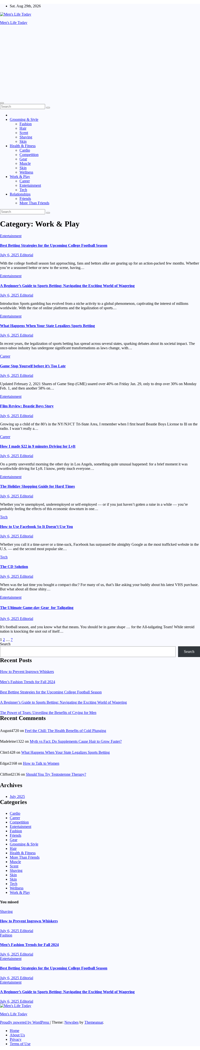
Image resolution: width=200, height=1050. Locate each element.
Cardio (25, 150)
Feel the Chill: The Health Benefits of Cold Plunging (65, 731)
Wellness (26, 172)
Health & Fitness (23, 146)
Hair (23, 128)
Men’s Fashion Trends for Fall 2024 (27, 682)
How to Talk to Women (41, 763)
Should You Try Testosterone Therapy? (56, 774)
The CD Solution (14, 567)
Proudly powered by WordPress (25, 1022)
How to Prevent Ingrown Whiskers (27, 671)
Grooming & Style (24, 119)
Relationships (20, 194)
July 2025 (17, 796)
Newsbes (71, 1022)
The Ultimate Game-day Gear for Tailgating (36, 608)
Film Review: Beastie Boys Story (27, 406)
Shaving (26, 137)
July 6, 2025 (10, 255)
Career (25, 181)
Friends (25, 198)
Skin (23, 141)
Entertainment (30, 185)
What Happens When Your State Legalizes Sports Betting (47, 326)
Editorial (26, 255)
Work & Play (20, 177)
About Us (17, 1035)
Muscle (25, 163)
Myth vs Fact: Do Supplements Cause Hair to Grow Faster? (76, 741)
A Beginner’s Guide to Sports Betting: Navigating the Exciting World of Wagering (67, 286)
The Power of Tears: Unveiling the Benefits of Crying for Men (48, 712)
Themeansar (93, 1022)
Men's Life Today (13, 23)
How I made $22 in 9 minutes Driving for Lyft (37, 446)
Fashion (26, 124)
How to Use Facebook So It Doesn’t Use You (36, 527)
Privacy (15, 1039)
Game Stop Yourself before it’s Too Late (33, 366)
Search (5, 644)
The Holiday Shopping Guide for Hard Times (37, 486)
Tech (23, 190)
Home (14, 1031)
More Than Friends (34, 203)
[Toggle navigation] (2, 103)
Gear (23, 159)
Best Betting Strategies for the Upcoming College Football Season (53, 245)
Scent (24, 133)
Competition (29, 155)
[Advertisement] (100, 63)
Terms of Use (20, 1044)
